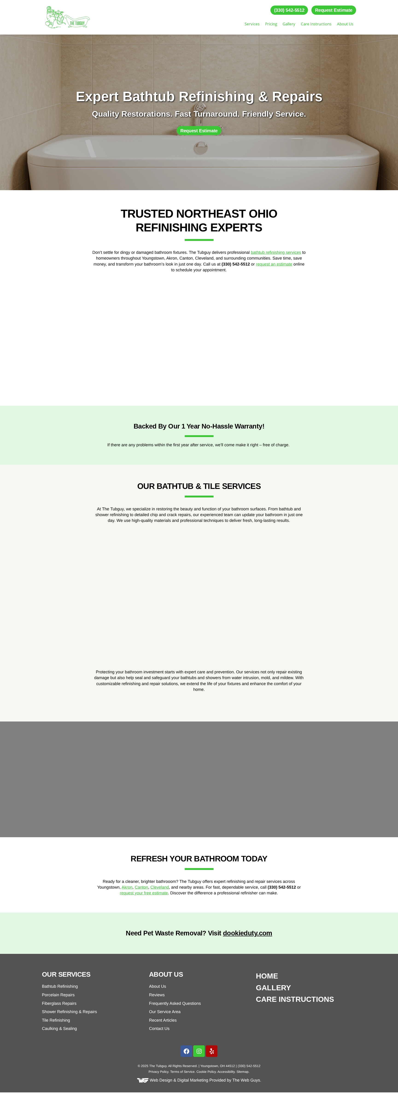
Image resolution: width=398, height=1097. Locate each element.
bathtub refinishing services (276, 252)
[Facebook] (186, 1051)
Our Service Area (165, 1011)
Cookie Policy (206, 1071)
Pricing (271, 24)
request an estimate (274, 264)
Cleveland (159, 887)
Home (267, 976)
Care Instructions (316, 24)
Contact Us (159, 1028)
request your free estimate (144, 893)
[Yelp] (211, 1051)
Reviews (157, 995)
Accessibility (226, 1071)
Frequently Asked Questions (175, 1003)
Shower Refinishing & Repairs (69, 1011)
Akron (127, 887)
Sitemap (243, 1071)
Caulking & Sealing (59, 1028)
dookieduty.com (247, 933)
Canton (141, 887)
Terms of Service (182, 1071)
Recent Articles (163, 1020)
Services (252, 24)
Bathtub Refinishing (60, 986)
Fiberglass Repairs (59, 1003)
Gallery (289, 24)
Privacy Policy (158, 1071)
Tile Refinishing (56, 1020)
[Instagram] (199, 1051)
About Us (345, 24)
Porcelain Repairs (58, 995)
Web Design (161, 1080)
